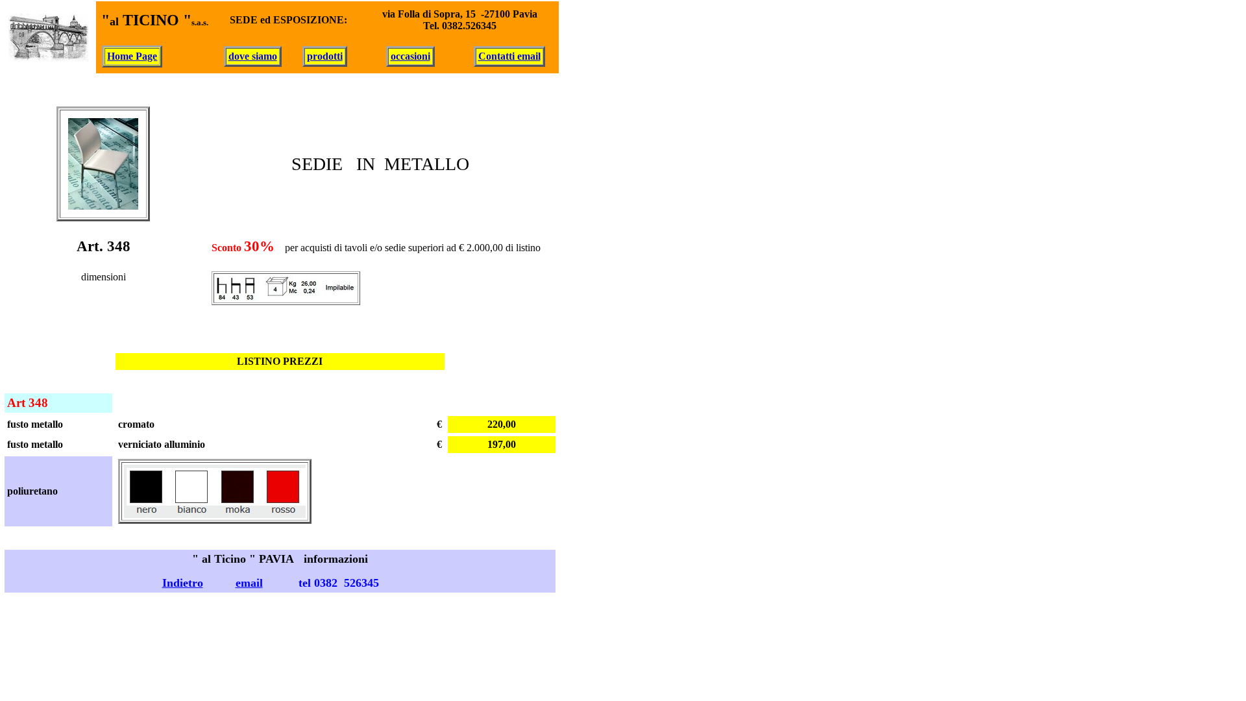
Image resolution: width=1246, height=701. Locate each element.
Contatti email (509, 56)
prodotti (325, 56)
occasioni (410, 56)
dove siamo (252, 56)
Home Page (132, 56)
